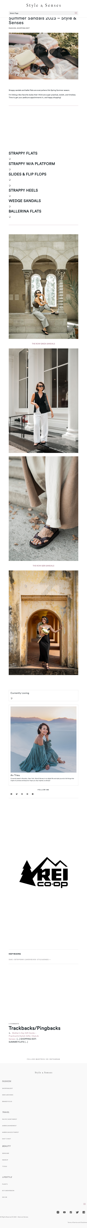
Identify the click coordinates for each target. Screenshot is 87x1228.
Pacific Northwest (9, 1119)
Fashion (12, 28)
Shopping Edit (23, 28)
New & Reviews (7, 1095)
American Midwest (9, 1125)
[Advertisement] (43, 127)
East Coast (6, 1139)
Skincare (5, 1153)
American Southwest (10, 1132)
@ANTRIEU (40, 1059)
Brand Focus (7, 1101)
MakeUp (5, 1160)
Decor (4, 1197)
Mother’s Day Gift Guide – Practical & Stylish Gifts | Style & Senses (24, 1036)
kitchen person (8, 1190)
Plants (5, 1184)
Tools (4, 1166)
